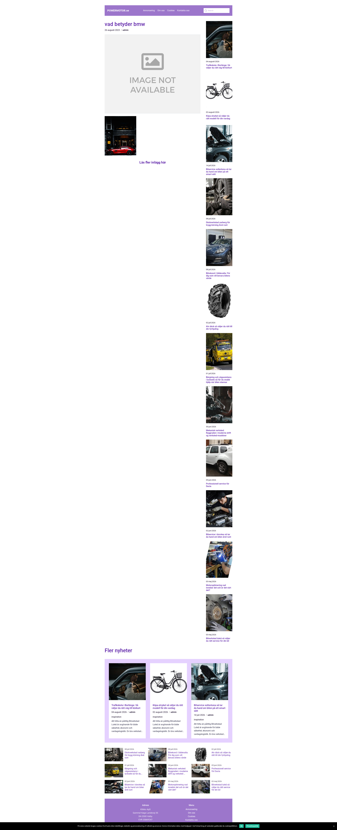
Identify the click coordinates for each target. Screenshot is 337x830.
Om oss (161, 10)
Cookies (171, 10)
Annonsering (149, 10)
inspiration (116, 717)
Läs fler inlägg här (152, 162)
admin (125, 30)
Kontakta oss (183, 10)
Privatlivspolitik (252, 826)
